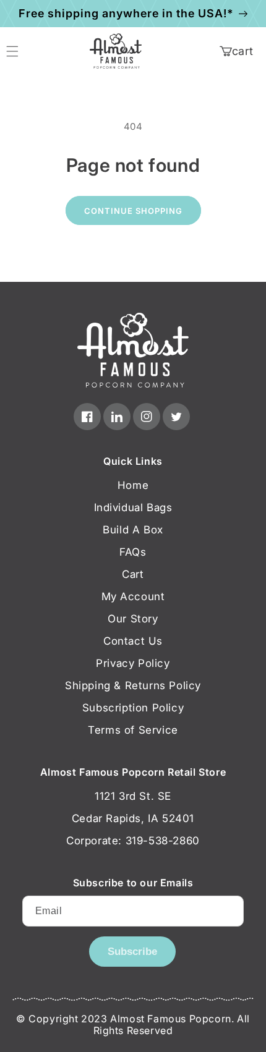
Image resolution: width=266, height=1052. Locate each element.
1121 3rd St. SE (133, 796)
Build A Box (133, 530)
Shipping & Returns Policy (133, 685)
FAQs (132, 552)
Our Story (133, 619)
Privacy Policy (132, 663)
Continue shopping (133, 211)
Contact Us (133, 641)
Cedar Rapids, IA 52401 (133, 818)
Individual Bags (133, 507)
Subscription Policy (133, 708)
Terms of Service (133, 730)
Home (133, 485)
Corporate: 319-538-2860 (133, 840)
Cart (133, 574)
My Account (133, 596)
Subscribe (132, 951)
